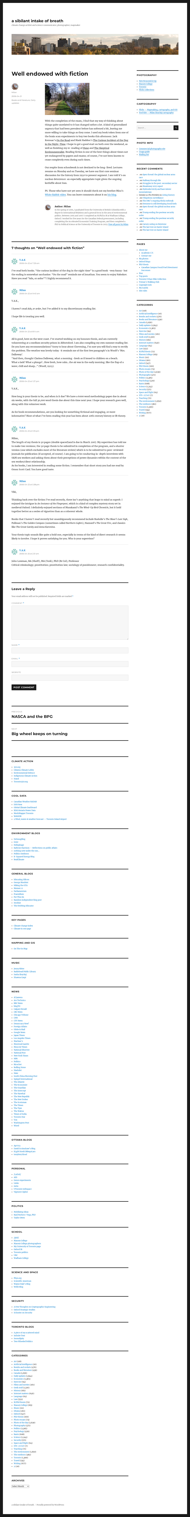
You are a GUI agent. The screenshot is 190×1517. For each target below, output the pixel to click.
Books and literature (21, 100)
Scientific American (22, 1281)
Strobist (17, 903)
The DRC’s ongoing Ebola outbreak (158, 201)
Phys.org (18, 1278)
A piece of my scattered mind (26, 1333)
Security (17, 1440)
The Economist (20, 1085)
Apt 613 (17, 1146)
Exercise (17, 1382)
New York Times (21, 1056)
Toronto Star (19, 1117)
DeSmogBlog (19, 839)
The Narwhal (19, 1093)
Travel (16, 1460)
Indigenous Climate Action (25, 776)
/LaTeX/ (17, 1174)
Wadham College (21, 1258)
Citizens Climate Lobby (24, 770)
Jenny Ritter (19, 969)
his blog (112, 194)
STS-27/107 (19, 1446)
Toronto (17, 1457)
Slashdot (18, 1070)
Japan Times (19, 1035)
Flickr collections (146, 90)
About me (143, 250)
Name (16, 645)
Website (16, 672)
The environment (21, 1452)
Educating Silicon (21, 879)
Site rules (143, 291)
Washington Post (21, 1123)
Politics (17, 1428)
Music (16, 1408)
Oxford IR (18, 1249)
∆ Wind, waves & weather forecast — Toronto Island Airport (40, 819)
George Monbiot (21, 882)
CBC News (18, 1012)
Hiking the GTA (21, 885)
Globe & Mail (19, 1029)
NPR (16, 1058)
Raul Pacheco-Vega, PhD (25, 1215)
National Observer (22, 1050)
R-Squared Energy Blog (24, 856)
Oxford (17, 1414)
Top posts (143, 276)
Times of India (20, 1114)
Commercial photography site (152, 149)
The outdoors (20, 1455)
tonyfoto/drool (20, 1154)
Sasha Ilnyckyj (20, 974)
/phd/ (16, 1238)
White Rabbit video (55, 194)
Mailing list (144, 154)
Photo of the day (21, 1422)
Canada (17, 1373)
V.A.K (22, 260)
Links (16, 1183)
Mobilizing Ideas (21, 1212)
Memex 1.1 (18, 888)
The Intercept (20, 1091)
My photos (143, 259)
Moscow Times (20, 1047)
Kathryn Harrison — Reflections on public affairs (35, 848)
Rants (16, 1434)
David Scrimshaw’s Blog (24, 1148)
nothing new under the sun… (26, 851)
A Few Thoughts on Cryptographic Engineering (34, 1307)
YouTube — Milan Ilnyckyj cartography (156, 112)
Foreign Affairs (20, 1026)
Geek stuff (18, 1387)
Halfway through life (152, 180)
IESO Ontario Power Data (24, 810)
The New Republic (22, 1096)
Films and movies (21, 1385)
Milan (14, 92)
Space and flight (21, 1443)
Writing (17, 1463)
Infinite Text (19, 1335)
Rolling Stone (20, 1067)
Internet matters (21, 1393)
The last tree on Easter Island (155, 227)
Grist (16, 842)
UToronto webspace (23, 1189)
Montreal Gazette (21, 1044)
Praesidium (19, 894)
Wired (16, 1126)
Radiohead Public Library (25, 971)
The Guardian (20, 1088)
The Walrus (19, 1111)
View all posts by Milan (118, 224)
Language (18, 1396)
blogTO (17, 1006)
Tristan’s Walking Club (149, 282)
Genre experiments (22, 1180)
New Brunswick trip (147, 81)
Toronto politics (21, 1252)
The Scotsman (20, 1102)
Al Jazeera (18, 997)
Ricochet (18, 1064)
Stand (16, 779)
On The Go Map (20, 949)
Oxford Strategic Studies (24, 1310)
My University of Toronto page (27, 1246)
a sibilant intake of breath (37, 20)
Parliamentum (20, 891)
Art (15, 1361)
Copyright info (145, 285)
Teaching (18, 1449)
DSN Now (18, 804)
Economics (19, 1379)
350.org (17, 767)
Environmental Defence (24, 773)
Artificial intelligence (23, 1364)
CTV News (18, 1021)
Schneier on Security (23, 1313)
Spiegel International (23, 1079)
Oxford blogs (144, 261)
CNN (16, 1018)
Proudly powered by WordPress (50, 1505)
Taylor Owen (19, 1218)
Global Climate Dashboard (25, 807)
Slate (16, 1073)
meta (16, 1186)
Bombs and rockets (22, 1367)
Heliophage (19, 845)
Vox (15, 1120)
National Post (20, 1053)
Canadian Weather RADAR (25, 801)
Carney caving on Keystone (154, 224)
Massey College (20, 1240)
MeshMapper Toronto (23, 813)
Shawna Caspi (20, 977)
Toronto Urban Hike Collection (152, 279)
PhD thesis (18, 1417)
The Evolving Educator (24, 906)
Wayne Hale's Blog (22, 1284)
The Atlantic (19, 1082)
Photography (19, 1425)
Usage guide (144, 151)
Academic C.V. (147, 253)
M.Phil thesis (19, 1402)
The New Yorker (21, 1099)
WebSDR (17, 816)
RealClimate (19, 859)
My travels (143, 288)
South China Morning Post (25, 1076)
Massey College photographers (27, 1243)
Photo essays (19, 1420)
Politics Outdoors (21, 854)
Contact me (146, 256)
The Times (18, 1105)
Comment (18, 603)
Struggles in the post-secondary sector (160, 183)
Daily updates (20, 1376)
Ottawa (17, 1411)
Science (17, 1437)
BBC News (18, 1003)
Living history (168, 195)
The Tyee (18, 1108)
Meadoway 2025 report (153, 186)
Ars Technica (19, 1000)
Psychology (19, 1431)
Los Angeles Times (22, 1038)
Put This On (19, 897)
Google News (19, 1032)
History (17, 1390)
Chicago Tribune (21, 1015)
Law (15, 1399)
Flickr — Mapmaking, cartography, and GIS (158, 110)
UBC (16, 1255)
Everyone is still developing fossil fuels (160, 204)
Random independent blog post (28, 900)
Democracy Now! (21, 1023)
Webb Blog (18, 1287)
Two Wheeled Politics (23, 1341)
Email (16, 659)
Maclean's (18, 1041)
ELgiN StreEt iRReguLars (24, 1151)
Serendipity (19, 1338)
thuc (141, 273)
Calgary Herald (20, 1009)
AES (15, 1177)
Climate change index (23, 926)
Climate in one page (22, 929)
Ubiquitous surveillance (153, 198)
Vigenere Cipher (21, 1192)
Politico (17, 1061)
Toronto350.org (21, 782)
